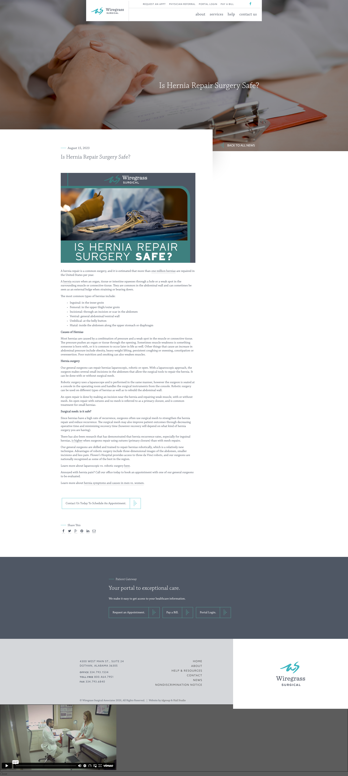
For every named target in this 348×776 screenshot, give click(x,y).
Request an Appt (154, 4)
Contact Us (248, 14)
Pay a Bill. (172, 612)
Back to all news (241, 145)
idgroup (165, 700)
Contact (194, 675)
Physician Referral (182, 4)
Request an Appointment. (129, 612)
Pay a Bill (227, 4)
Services (216, 14)
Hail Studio (179, 700)
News (197, 680)
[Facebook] (250, 4)
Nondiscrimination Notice (178, 685)
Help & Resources (186, 671)
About (200, 14)
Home (197, 661)
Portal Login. (208, 612)
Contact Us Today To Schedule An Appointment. (96, 503)
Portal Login (208, 4)
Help (231, 14)
